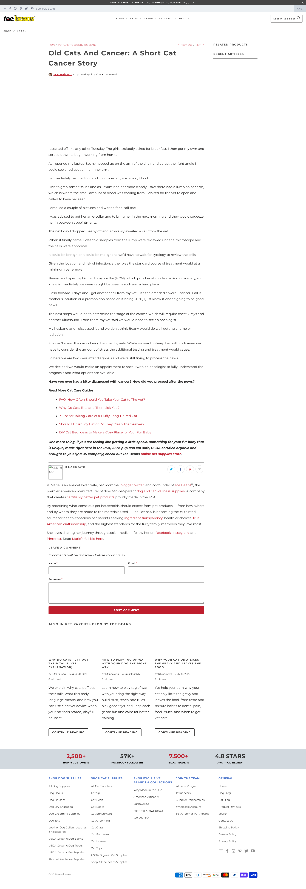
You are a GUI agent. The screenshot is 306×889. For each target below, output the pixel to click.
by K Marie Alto (62, 74)
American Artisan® (146, 797)
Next (199, 45)
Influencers (183, 793)
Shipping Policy (229, 827)
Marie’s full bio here (87, 539)
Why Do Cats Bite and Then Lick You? (89, 408)
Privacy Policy (228, 841)
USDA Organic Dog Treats (66, 845)
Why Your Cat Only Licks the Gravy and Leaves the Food (178, 663)
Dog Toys (54, 820)
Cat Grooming (100, 820)
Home (223, 786)
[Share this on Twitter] (171, 469)
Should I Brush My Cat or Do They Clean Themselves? (101, 424)
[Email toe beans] (4, 8)
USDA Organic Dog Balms (66, 838)
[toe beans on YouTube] (31, 8)
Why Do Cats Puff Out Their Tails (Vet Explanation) (69, 663)
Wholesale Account (188, 806)
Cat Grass (97, 827)
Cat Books (97, 806)
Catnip (95, 793)
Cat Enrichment (101, 813)
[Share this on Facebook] (181, 469)
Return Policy (227, 834)
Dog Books (56, 793)
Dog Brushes (57, 800)
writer (139, 485)
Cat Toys (96, 848)
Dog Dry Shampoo (61, 806)
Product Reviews (230, 806)
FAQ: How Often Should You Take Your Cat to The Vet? (102, 400)
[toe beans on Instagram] (15, 8)
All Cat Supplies (101, 786)
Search (223, 813)
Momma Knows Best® (148, 810)
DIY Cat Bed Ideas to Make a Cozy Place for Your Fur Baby (105, 432)
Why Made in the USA (148, 790)
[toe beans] (19, 18)
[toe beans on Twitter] (26, 8)
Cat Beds (97, 800)
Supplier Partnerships (190, 800)
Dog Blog (225, 793)
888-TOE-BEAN (45, 8)
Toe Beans (183, 485)
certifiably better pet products (90, 497)
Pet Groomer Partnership (192, 813)
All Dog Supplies (59, 786)
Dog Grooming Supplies (64, 813)
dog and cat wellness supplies (161, 491)
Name (53, 563)
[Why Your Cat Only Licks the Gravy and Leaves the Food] (179, 643)
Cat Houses (98, 841)
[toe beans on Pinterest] (20, 8)
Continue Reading (68, 732)
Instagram (180, 533)
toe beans (64, 874)
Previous (186, 45)
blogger (126, 485)
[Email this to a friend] (199, 469)
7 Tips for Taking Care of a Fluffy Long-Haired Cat (98, 416)
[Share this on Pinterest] (190, 469)
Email (132, 563)
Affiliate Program (187, 786)
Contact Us (226, 820)
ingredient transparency (143, 518)
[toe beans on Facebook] (9, 8)
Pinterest (54, 539)
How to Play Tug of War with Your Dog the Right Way (124, 663)
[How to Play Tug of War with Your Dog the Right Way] (126, 643)
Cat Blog (224, 800)
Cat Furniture (100, 834)
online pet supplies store (161, 454)
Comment (56, 579)
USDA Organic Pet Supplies (67, 852)
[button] (122, 18)
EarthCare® (141, 803)
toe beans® (141, 817)
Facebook (163, 533)
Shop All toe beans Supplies (67, 859)
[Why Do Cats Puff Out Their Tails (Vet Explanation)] (73, 643)
